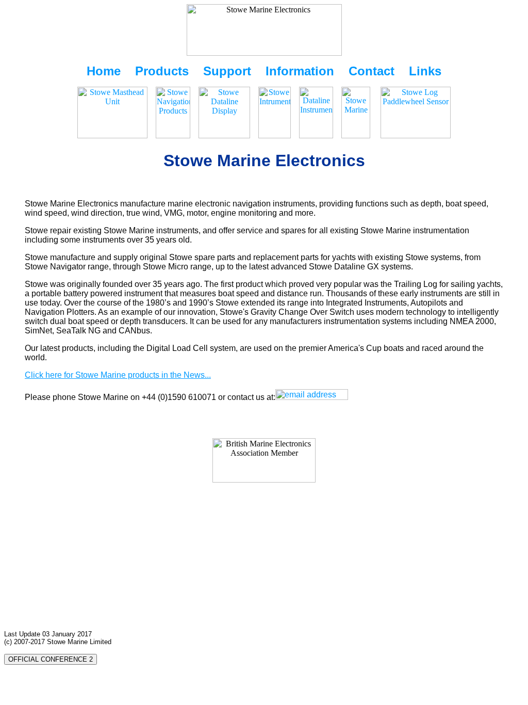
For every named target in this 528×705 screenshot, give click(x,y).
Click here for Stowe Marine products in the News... (118, 375)
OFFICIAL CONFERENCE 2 (50, 659)
